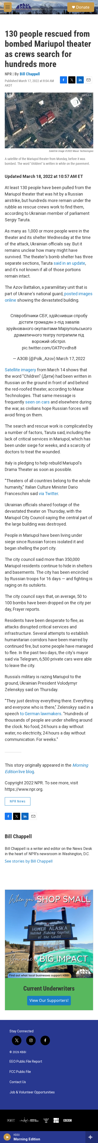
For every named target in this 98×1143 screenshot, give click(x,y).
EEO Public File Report (26, 1061)
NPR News (17, 801)
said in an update (69, 263)
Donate (82, 7)
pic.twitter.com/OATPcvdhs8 (49, 347)
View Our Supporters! (49, 1000)
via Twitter (48, 493)
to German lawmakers (40, 713)
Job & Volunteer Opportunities (32, 1092)
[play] (7, 1137)
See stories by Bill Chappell (29, 861)
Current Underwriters (49, 988)
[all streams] (91, 1137)
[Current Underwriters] (49, 934)
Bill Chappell (30, 74)
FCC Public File (20, 1072)
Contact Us (18, 1082)
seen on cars (37, 401)
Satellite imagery (20, 369)
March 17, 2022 (70, 358)
